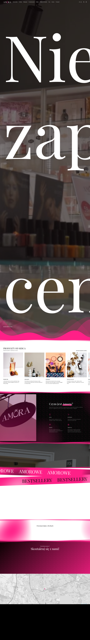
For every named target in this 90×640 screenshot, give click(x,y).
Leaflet (81, 603)
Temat (20, 568)
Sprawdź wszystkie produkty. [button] (81, 350)
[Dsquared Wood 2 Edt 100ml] (80, 499)
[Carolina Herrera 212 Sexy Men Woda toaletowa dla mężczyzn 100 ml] (17, 499)
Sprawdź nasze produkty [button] (7, 326)
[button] (1, 575)
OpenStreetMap (85, 603)
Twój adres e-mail (22, 563)
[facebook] (79, 2)
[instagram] (81, 2)
